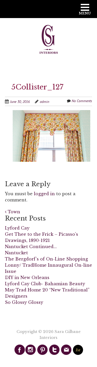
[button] (85, 11)
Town (13, 211)
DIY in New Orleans (27, 277)
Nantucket (16, 252)
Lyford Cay (17, 228)
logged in (44, 193)
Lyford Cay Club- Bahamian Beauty (45, 283)
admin (44, 101)
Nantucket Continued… (31, 246)
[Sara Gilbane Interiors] (48, 39)
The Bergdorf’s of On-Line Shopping (46, 259)
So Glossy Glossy (24, 302)
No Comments (82, 101)
